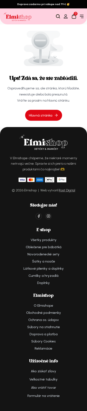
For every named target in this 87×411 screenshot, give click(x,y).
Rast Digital (67, 190)
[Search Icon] (58, 16)
